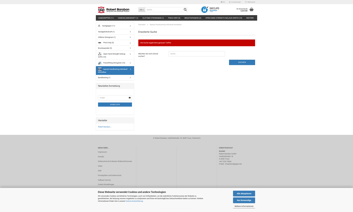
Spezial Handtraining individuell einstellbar (112, 70)
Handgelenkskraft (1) (128, 18)
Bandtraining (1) (104, 77)
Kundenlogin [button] (236, 2)
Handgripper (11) (106, 18)
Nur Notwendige (244, 200)
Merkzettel (251, 2)
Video (100, 166)
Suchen (242, 62)
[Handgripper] (116, 9)
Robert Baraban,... (105, 127)
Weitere (250, 18)
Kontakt (101, 157)
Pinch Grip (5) (174, 18)
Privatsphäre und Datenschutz (109, 175)
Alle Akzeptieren (244, 193)
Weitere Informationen (244, 206)
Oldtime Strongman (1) (153, 18)
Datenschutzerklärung (134, 201)
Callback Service (104, 180)
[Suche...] (185, 9)
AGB (99, 171)
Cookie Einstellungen (106, 184)
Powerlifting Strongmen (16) (114, 63)
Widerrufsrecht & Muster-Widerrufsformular (115, 161)
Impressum (102, 152)
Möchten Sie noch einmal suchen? (148, 55)
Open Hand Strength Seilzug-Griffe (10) (223, 18)
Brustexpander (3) (192, 18)
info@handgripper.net (233, 164)
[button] (223, 2)
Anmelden (115, 105)
